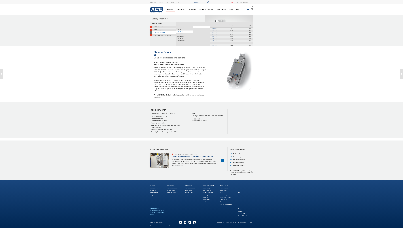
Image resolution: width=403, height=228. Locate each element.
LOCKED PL (180, 27)
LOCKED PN (180, 38)
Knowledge (205, 197)
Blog (239, 192)
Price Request (223, 199)
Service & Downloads (208, 185)
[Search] (208, 2)
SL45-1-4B (214, 45)
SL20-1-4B (214, 28)
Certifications (206, 202)
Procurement (223, 202)
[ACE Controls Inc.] (156, 10)
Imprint (251, 222)
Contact (161, 2)
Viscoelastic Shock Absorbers (162, 35)
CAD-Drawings (206, 188)
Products (152, 185)
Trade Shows (223, 190)
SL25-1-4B (214, 32)
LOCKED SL (180, 31)
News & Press (224, 185)
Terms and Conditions (232, 222)
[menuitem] (170, 9)
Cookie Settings (220, 222)
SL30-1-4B (214, 36)
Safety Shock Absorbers (160, 27)
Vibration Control (154, 192)
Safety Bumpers (158, 30)
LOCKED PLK (180, 29)
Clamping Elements (159, 32)
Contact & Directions (243, 215)
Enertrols (240, 211)
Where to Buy (223, 195)
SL (195, 27)
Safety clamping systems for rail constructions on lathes (192, 156)
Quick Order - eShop (225, 197)
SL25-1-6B (214, 34)
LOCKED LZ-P (181, 36)
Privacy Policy (243, 222)
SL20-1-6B (214, 30)
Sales (221, 192)
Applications (170, 185)
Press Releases (224, 188)
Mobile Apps (206, 195)
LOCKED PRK (180, 40)
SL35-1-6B (214, 43)
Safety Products (154, 195)
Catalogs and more (207, 190)
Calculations (188, 185)
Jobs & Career (241, 213)
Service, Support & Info (226, 204)
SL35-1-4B (214, 41)
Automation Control (154, 188)
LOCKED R (180, 43)
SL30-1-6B (214, 39)
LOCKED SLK (180, 34)
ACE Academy (206, 199)
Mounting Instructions (208, 192)
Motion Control (153, 190)
